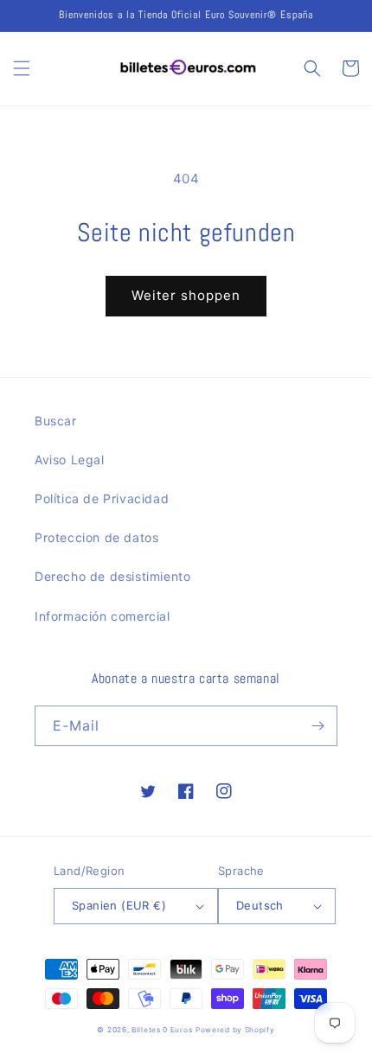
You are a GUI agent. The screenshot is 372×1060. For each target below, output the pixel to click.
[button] (22, 68)
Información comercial (102, 616)
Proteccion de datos (96, 537)
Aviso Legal (70, 459)
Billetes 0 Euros (161, 1029)
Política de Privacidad (102, 498)
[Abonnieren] (317, 726)
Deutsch (260, 905)
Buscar (56, 420)
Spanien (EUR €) (119, 905)
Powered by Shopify (235, 1029)
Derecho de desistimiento (112, 576)
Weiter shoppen (186, 295)
